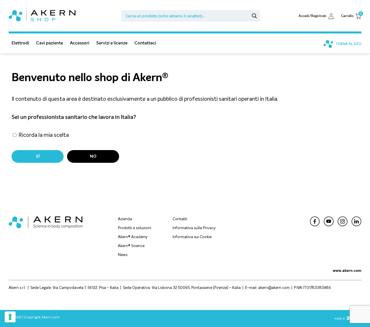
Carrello (351, 15)
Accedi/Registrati (312, 16)
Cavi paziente (49, 43)
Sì (38, 156)
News (122, 255)
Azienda (125, 219)
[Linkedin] (356, 222)
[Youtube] (329, 222)
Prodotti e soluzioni (134, 228)
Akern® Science (131, 246)
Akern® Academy (133, 237)
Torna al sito (348, 44)
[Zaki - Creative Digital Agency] (347, 319)
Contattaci (145, 43)
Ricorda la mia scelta (43, 135)
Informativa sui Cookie (192, 237)
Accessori (79, 43)
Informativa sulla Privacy (194, 228)
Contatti (180, 219)
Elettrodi (20, 43)
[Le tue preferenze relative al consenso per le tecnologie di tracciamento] (10, 316)
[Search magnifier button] (254, 16)
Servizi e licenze (111, 43)
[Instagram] (342, 222)
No (93, 156)
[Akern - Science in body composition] (45, 227)
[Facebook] (315, 222)
